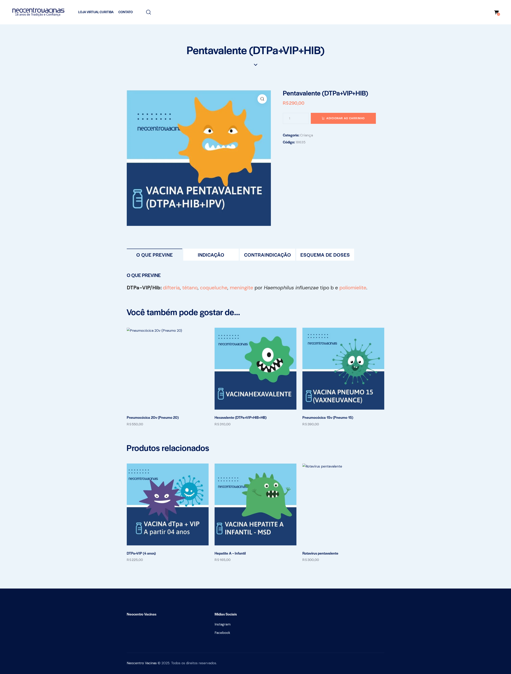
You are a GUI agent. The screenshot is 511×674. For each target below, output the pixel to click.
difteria (171, 287)
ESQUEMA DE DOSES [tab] (325, 254)
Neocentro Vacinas (142, 663)
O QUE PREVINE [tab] (154, 254)
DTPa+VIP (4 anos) (141, 553)
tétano (190, 287)
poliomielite (352, 287)
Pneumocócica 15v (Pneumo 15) (327, 417)
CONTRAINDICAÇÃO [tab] (267, 254)
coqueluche (213, 287)
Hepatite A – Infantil (230, 553)
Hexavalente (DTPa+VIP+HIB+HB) (240, 417)
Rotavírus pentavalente (320, 553)
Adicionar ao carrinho (345, 118)
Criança (306, 135)
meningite (241, 287)
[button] (262, 99)
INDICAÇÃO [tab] (211, 254)
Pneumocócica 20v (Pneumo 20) (153, 417)
